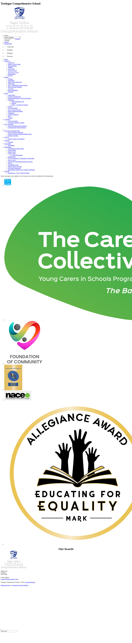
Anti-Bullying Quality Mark (16, 148)
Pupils (6, 93)
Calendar (6, 140)
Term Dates (11, 84)
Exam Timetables (13, 90)
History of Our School (14, 64)
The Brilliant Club (13, 165)
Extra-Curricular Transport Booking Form (20, 134)
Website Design (5, 585)
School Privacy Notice (13, 72)
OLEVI (6, 137)
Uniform (10, 79)
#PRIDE (10, 67)
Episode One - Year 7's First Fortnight (18, 173)
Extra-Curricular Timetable (14, 109)
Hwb (9, 116)
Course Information (17, 155)
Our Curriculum (8, 124)
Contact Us (11, 62)
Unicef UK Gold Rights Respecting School (20, 161)
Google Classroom (13, 114)
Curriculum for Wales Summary (17, 127)
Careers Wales (12, 150)
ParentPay (11, 92)
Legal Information (30, 582)
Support (13, 103)
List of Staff (11, 69)
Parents (6, 77)
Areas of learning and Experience (17, 126)
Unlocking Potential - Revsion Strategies (19, 98)
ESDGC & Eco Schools (15, 166)
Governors (7, 119)
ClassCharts (11, 88)
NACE (10, 163)
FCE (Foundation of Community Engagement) (21, 158)
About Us (7, 61)
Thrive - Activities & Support (19, 105)
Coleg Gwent (12, 153)
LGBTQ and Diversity (14, 96)
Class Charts (11, 95)
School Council (12, 71)
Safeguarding (8, 43)
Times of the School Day (15, 82)
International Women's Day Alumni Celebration (21, 170)
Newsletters (7, 144)
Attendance (11, 80)
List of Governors (13, 121)
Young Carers (12, 152)
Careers (10, 106)
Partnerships (7, 147)
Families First (12, 157)
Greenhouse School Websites (20, 585)
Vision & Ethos (12, 66)
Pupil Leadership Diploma (15, 111)
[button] (5, 47)
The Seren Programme (14, 168)
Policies (6, 42)
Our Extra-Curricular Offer (12, 131)
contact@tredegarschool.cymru (9, 579)
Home (6, 59)
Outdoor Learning (13, 135)
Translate (17, 39)
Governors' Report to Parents (16, 122)
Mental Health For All (17, 101)
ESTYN (10, 75)
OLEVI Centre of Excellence (16, 139)
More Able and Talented (15, 87)
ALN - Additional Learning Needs (17, 85)
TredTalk (6, 171)
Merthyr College (12, 160)
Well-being (11, 100)
